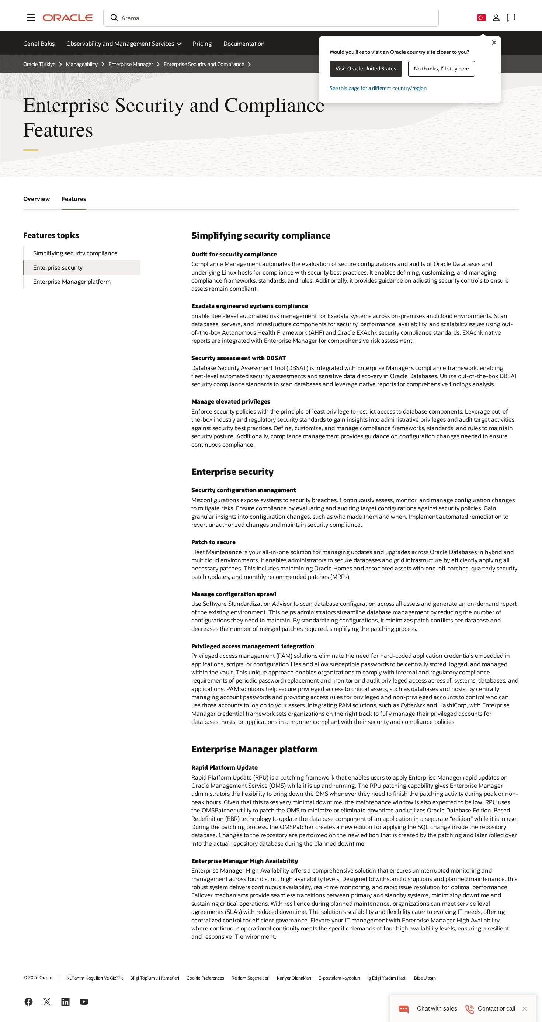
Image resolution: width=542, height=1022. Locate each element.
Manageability (82, 64)
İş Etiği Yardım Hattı (387, 978)
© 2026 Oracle (37, 977)
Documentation (244, 43)
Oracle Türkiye (39, 64)
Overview (36, 199)
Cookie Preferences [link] (205, 978)
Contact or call (496, 1008)
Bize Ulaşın (425, 978)
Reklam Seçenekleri (251, 978)
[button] (31, 17)
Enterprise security (58, 267)
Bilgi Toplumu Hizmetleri (154, 978)
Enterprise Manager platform (72, 281)
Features (74, 199)
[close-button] (524, 1008)
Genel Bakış (39, 43)
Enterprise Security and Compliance (204, 64)
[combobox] (271, 18)
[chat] (403, 1008)
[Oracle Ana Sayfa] (67, 18)
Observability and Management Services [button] (120, 43)
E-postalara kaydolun (339, 978)
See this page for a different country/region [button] (378, 88)
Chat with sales (437, 1008)
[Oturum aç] (496, 17)
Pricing (202, 43)
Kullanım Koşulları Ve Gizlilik (95, 978)
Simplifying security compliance (75, 253)
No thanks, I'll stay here (441, 68)
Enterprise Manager (130, 64)
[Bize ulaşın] (511, 17)
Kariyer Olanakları (294, 978)
